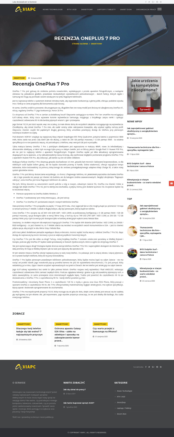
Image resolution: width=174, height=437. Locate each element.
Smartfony (87, 9)
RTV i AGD (72, 9)
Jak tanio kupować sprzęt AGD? (78, 403)
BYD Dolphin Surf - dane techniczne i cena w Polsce (149, 252)
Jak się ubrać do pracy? (74, 389)
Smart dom (126, 9)
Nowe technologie (53, 9)
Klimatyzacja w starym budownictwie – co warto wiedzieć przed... (144, 182)
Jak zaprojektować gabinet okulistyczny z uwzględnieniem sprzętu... (142, 131)
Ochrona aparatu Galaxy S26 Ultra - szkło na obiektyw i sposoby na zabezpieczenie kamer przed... (68, 334)
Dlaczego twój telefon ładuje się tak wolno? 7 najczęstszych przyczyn (29, 331)
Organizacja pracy (146, 9)
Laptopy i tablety (106, 9)
